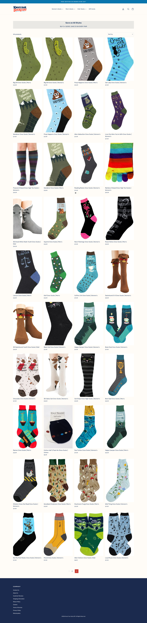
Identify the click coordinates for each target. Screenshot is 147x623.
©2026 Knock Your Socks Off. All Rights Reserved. (73, 616)
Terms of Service (17, 607)
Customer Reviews (18, 596)
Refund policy (17, 613)
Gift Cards (92, 9)
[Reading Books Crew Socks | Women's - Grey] (75, 193)
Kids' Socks (81, 9)
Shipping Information (18, 599)
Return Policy (16, 601)
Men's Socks (70, 9)
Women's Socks (57, 9)
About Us (15, 593)
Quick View (27, 79)
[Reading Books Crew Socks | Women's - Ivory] (78, 193)
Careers (15, 604)
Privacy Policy (17, 610)
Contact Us (16, 590)
